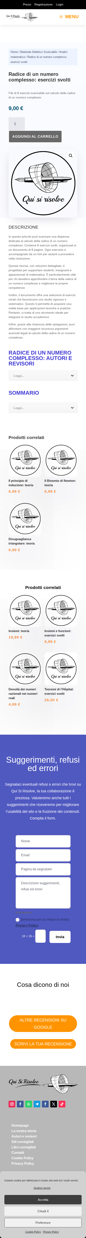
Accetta (43, 1199)
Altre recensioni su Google (43, 1023)
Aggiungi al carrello (35, 136)
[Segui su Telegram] (37, 1104)
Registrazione (43, 4)
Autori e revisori (24, 1136)
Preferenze (43, 1222)
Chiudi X (43, 1211)
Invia (60, 937)
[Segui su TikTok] (62, 1104)
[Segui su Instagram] (12, 1104)
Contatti (17, 1152)
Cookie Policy (33, 1231)
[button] (71, 155)
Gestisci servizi (42, 1188)
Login (59, 4)
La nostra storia (23, 1131)
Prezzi (27, 4)
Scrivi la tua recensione (43, 1044)
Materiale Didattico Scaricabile (38, 51)
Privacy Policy (51, 1231)
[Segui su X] (53, 1104)
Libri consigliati (23, 1147)
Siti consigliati (22, 1142)
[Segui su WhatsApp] (28, 1104)
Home (14, 51)
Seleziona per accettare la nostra (42, 922)
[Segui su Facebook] (20, 1104)
